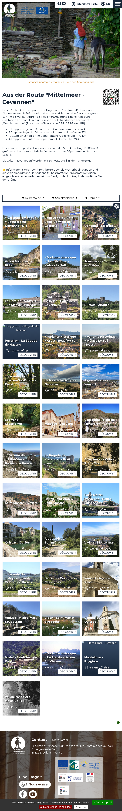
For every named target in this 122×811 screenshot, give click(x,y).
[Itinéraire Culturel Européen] (34, 14)
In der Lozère (68, 176)
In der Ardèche (87, 176)
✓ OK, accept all (102, 802)
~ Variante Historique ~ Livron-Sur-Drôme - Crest (20, 380)
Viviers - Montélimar (99, 542)
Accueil (32, 82)
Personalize (80, 807)
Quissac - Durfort (17, 542)
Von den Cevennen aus (80, 82)
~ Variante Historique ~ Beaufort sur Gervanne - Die (20, 221)
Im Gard (52, 176)
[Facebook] (59, 4)
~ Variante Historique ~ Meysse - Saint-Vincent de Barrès (20, 578)
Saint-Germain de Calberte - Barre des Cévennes (60, 301)
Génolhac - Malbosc (98, 225)
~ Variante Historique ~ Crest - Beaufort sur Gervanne (61, 340)
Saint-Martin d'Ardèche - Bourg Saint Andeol (97, 499)
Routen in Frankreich (51, 82)
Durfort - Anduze (96, 305)
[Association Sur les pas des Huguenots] (9, 16)
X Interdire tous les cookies (55, 807)
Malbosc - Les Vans (59, 423)
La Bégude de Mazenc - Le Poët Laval (57, 459)
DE (108, 3)
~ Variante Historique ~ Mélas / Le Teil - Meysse (100, 340)
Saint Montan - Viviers (21, 503)
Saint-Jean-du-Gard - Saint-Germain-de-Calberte (60, 221)
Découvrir (28, 236)
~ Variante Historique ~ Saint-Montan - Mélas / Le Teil (60, 261)
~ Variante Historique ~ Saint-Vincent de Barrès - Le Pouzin (20, 459)
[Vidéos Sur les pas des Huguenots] (64, 4)
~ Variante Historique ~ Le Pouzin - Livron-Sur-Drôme (60, 657)
